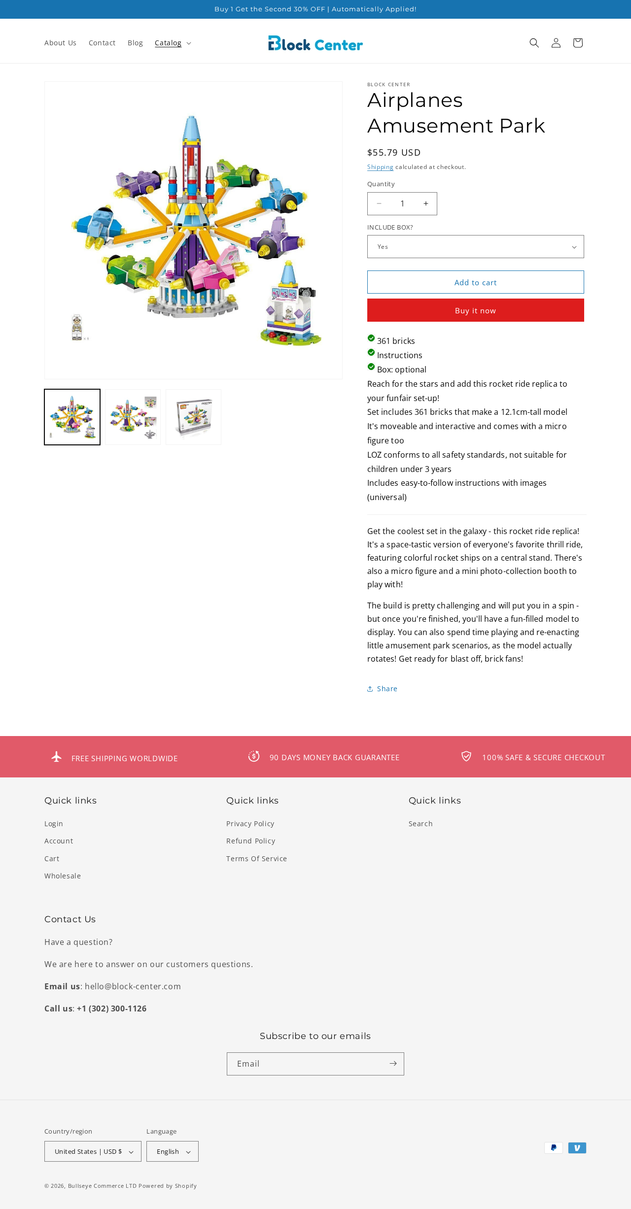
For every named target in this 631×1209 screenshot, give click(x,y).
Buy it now (475, 310)
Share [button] (387, 688)
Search (421, 823)
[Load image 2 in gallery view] (133, 417)
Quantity (381, 183)
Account (58, 841)
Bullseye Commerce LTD (102, 1186)
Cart (51, 858)
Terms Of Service (256, 858)
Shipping (380, 167)
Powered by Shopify (168, 1186)
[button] (172, 43)
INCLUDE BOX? (390, 227)
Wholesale (62, 875)
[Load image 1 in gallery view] (72, 417)
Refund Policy (250, 841)
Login (54, 823)
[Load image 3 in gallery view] (193, 417)
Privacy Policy (250, 823)
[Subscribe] (393, 1063)
